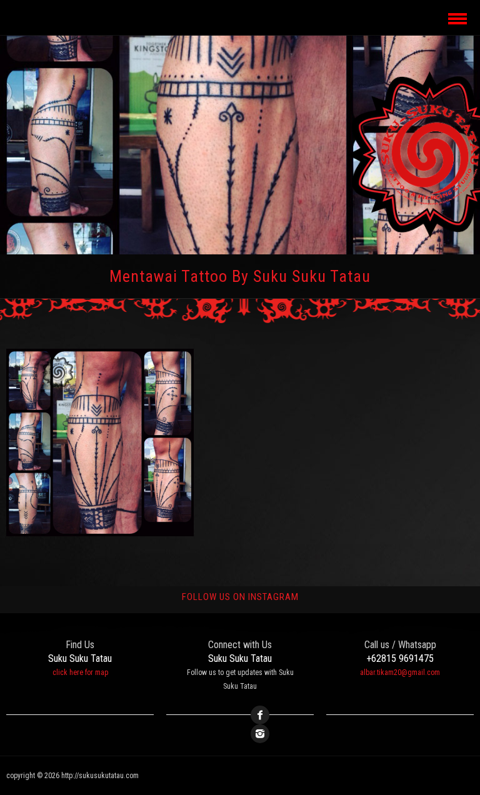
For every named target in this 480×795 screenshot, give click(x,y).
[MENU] (456, 17)
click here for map (80, 672)
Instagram (260, 733)
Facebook (260, 715)
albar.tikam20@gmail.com (400, 672)
